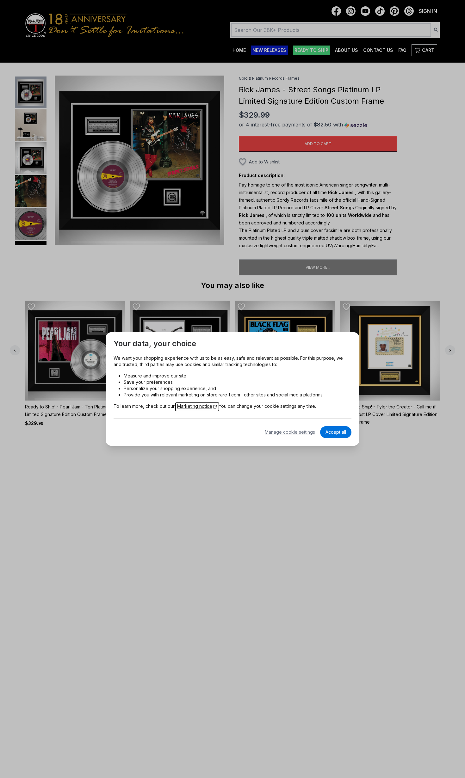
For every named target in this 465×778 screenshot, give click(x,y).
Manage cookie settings (290, 432)
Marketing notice (194, 406)
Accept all (336, 432)
